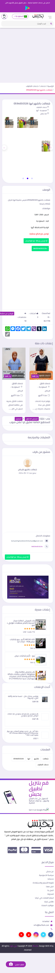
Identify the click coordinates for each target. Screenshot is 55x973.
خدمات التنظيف (32, 86)
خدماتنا (51, 879)
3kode (35, 946)
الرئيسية (50, 86)
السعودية (19, 16)
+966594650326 (40, 248)
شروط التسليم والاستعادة (43, 882)
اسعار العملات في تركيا (44, 898)
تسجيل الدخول (32, 419)
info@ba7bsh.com (41, 925)
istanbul (45, 921)
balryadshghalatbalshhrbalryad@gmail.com (27, 540)
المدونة (50, 894)
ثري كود (13, 946)
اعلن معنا (50, 886)
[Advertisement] (27, 54)
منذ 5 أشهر (42, 395)
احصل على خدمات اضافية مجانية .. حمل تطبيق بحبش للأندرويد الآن (27, 2)
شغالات (46, 758)
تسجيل (18, 419)
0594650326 (18, 758)
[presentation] (51, 147)
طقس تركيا (49, 901)
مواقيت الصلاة (48, 905)
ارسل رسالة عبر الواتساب (35, 241)
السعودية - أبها (41, 110)
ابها (29, 758)
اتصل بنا (50, 890)
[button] (32, 178)
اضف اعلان (19, 964)
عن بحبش (50, 871)
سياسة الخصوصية (46, 875)
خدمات (43, 86)
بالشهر (36, 758)
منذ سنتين (43, 113)
